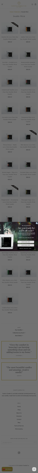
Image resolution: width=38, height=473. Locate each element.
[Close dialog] (36, 223)
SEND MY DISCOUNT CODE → (25, 248)
